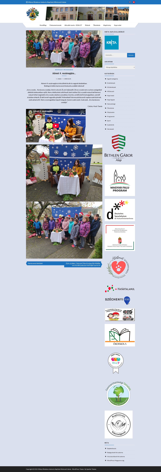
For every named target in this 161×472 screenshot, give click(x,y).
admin (59, 79)
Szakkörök (110, 125)
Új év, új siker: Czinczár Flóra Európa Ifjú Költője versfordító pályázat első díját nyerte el (83, 264)
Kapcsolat (117, 25)
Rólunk (87, 25)
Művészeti (59, 70)
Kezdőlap (43, 25)
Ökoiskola (96, 25)
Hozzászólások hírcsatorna (116, 456)
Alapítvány (107, 25)
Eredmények (111, 83)
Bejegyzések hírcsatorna (115, 452)
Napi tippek (111, 100)
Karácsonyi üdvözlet (35, 263)
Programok (68, 70)
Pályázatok (110, 112)
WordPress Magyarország (115, 460)
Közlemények (111, 87)
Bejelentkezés (111, 448)
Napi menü (110, 95)
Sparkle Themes (91, 469)
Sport (109, 120)
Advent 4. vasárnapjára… (64, 73)
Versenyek (110, 129)
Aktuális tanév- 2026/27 (73, 25)
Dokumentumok (55, 25)
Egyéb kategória (112, 79)
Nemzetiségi (111, 104)
